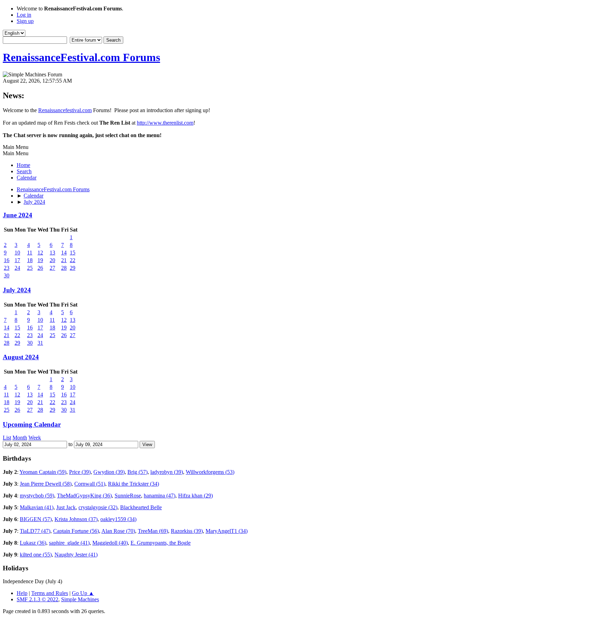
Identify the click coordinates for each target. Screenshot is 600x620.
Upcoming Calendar (32, 424)
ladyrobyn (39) (166, 472)
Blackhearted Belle (141, 507)
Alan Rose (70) (118, 531)
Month (19, 438)
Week (34, 438)
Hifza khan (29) (195, 495)
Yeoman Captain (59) (42, 472)
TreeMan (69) (153, 531)
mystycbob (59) (37, 495)
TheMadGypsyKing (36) (84, 495)
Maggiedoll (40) (110, 543)
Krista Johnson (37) (76, 519)
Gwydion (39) (109, 472)
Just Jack (66, 507)
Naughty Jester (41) (76, 555)
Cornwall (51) (89, 484)
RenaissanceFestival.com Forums (81, 57)
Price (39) (80, 472)
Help (22, 593)
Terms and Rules (49, 593)
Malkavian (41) (36, 507)
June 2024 (17, 215)
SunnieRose (128, 495)
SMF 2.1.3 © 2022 (37, 599)
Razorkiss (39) (187, 531)
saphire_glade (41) (69, 543)
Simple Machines (80, 599)
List (7, 438)
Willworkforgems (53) (210, 472)
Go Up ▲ (83, 593)
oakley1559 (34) (118, 519)
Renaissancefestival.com (65, 110)
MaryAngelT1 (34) (227, 531)
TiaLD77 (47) (35, 531)
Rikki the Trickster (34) (133, 484)
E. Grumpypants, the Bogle (161, 543)
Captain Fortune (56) (76, 531)
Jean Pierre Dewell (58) (46, 484)
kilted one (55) (36, 555)
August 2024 (21, 357)
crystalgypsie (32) (97, 507)
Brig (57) (137, 472)
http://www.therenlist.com (165, 123)
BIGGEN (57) (36, 519)
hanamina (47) (159, 495)
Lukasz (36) (33, 543)
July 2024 (17, 290)
